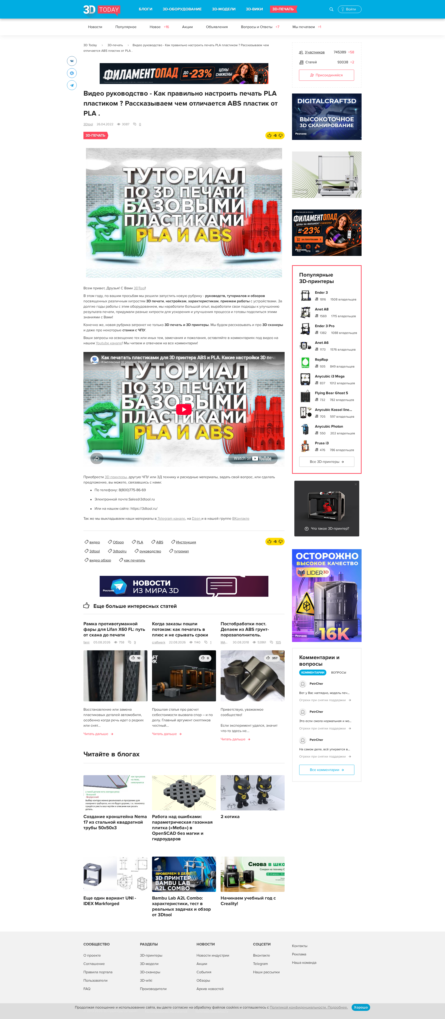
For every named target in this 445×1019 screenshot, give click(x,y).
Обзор (118, 542)
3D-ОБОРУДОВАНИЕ (182, 9)
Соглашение (94, 963)
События (204, 972)
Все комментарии (324, 769)
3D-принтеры (151, 955)
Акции (187, 27)
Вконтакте (261, 955)
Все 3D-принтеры (324, 461)
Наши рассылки (266, 972)
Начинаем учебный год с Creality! (248, 900)
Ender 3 (321, 292)
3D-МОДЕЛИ (223, 9)
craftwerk (158, 642)
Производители (153, 989)
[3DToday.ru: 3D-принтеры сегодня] (101, 12)
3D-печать (115, 45)
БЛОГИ (145, 9)
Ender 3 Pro (324, 326)
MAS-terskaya (225, 642)
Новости (95, 27)
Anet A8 (322, 309)
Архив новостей (210, 989)
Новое (159, 27)
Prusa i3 (322, 443)
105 (278, 642)
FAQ (86, 989)
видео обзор (100, 560)
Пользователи (95, 980)
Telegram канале (171, 518)
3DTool (139, 288)
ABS (159, 542)
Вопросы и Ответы (260, 27)
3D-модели (149, 963)
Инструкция (186, 542)
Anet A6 (322, 342)
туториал (181, 551)
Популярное (126, 27)
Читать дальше (95, 734)
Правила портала (97, 972)
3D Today (90, 45)
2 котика (230, 816)
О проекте (92, 955)
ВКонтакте (240, 518)
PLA (140, 542)
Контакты (299, 946)
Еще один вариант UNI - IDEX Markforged (109, 900)
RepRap (321, 359)
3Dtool (88, 124)
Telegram (260, 963)
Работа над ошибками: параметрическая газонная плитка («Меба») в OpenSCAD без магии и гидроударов (182, 828)
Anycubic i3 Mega (330, 376)
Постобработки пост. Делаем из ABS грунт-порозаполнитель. (245, 629)
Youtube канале (109, 343)
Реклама (108, 78)
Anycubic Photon (329, 426)
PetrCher (316, 684)
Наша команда (304, 962)
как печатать (134, 560)
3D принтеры (116, 477)
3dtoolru (120, 551)
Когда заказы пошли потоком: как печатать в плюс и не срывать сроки (180, 629)
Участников (315, 52)
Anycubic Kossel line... (333, 409)
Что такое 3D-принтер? (330, 528)
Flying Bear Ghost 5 (331, 393)
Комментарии (312, 672)
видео (94, 542)
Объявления (217, 27)
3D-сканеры (150, 972)
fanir (86, 642)
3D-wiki (146, 980)
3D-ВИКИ (254, 9)
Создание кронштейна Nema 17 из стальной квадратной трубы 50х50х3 (115, 822)
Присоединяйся (329, 75)
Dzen (196, 518)
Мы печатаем (306, 27)
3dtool (94, 551)
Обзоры (203, 980)
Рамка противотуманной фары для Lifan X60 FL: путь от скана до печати (114, 629)
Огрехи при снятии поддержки (323, 700)
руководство (150, 551)
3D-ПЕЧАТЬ (283, 9)
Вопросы (338, 672)
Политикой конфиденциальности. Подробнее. (309, 1007)
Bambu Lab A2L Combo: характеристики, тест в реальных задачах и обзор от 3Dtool (181, 906)
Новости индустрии (213, 955)
